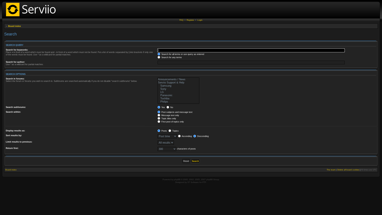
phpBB (177, 179)
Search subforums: (16, 107)
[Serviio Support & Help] (178, 82)
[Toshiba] (178, 98)
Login (200, 20)
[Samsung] (178, 85)
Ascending (186, 136)
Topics (175, 131)
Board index (14, 26)
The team (331, 170)
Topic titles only (168, 118)
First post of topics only (172, 121)
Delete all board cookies (348, 170)
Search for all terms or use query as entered (182, 54)
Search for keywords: (17, 50)
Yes (163, 107)
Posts (164, 131)
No (171, 107)
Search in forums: (15, 78)
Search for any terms (171, 57)
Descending (203, 136)
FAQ (181, 20)
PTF (204, 182)
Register (190, 20)
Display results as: (15, 130)
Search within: (13, 112)
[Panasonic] (178, 95)
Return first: (12, 148)
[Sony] (178, 89)
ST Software (193, 182)
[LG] (178, 92)
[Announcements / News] (178, 79)
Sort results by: (14, 135)
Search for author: (15, 62)
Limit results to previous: (19, 142)
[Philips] (178, 101)
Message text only (170, 115)
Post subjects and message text (176, 112)
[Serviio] (32, 17)
